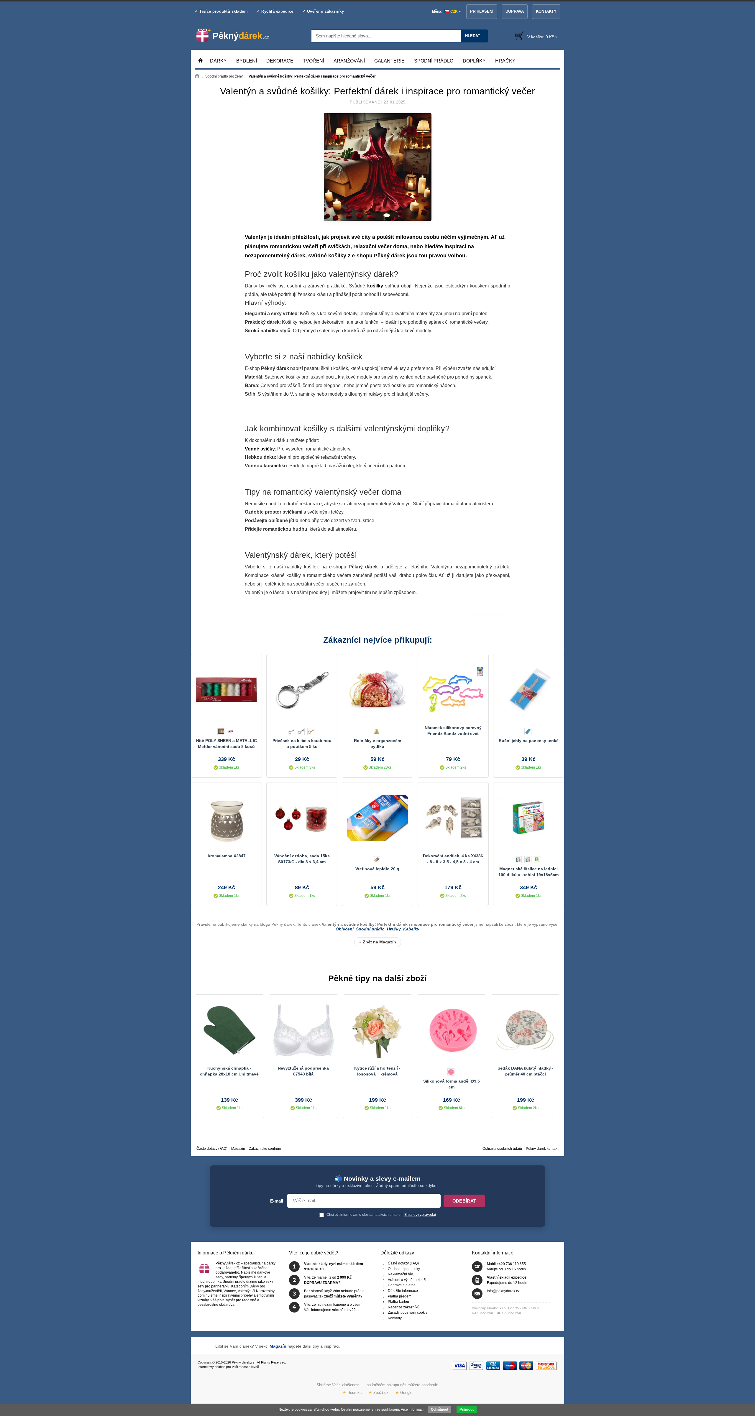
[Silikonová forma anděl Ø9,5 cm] (451, 1030)
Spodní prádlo (370, 929)
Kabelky (411, 929)
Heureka (352, 1392)
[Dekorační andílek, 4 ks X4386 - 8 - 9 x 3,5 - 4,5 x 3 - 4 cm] (453, 817)
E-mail (276, 1201)
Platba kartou (398, 1302)
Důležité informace (403, 1291)
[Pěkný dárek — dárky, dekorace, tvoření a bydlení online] (237, 35)
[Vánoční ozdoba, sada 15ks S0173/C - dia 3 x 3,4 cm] (302, 817)
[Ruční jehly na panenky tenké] (528, 689)
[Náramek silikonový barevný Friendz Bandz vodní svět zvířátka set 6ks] (453, 689)
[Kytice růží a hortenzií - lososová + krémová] (377, 1030)
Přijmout (466, 1409)
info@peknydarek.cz (503, 1291)
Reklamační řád (400, 1274)
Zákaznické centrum (265, 1149)
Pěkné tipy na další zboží (377, 978)
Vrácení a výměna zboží (407, 1280)
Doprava (514, 11)
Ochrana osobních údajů (502, 1149)
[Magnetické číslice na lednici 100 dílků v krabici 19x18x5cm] (528, 817)
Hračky (394, 929)
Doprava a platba (402, 1285)
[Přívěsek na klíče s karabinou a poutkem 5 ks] (302, 689)
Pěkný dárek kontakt (542, 1149)
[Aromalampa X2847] (226, 817)
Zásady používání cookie (408, 1313)
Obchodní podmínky (404, 1269)
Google (403, 1392)
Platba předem (399, 1296)
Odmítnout (439, 1409)
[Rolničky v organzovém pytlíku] (377, 689)
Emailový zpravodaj (420, 1215)
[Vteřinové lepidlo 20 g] (377, 817)
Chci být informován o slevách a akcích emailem (381, 1215)
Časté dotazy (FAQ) (211, 1149)
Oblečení (345, 929)
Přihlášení (481, 11)
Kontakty (546, 11)
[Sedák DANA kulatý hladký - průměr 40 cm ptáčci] (525, 1030)
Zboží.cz (378, 1392)
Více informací (412, 1409)
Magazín (238, 1149)
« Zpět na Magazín (377, 942)
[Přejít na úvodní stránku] (197, 76)
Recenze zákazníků (403, 1307)
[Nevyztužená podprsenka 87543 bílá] (303, 1030)
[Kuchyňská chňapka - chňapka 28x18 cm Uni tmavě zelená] (229, 1030)
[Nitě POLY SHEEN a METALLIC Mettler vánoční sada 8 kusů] (226, 689)
